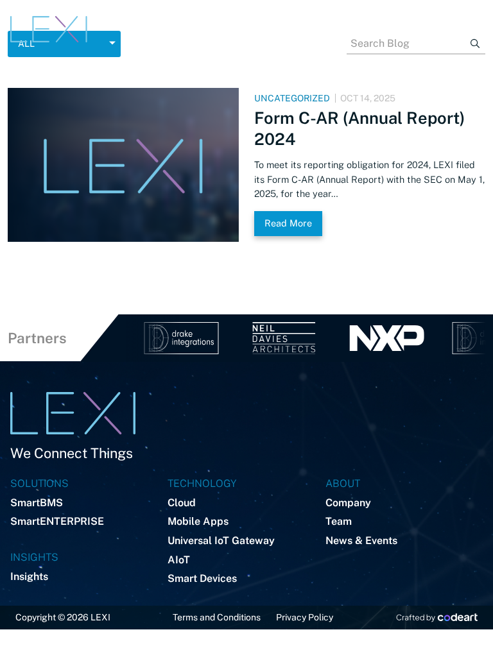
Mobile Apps (198, 521)
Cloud (182, 503)
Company (348, 503)
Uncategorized (292, 98)
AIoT (179, 560)
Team (338, 521)
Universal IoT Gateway (221, 540)
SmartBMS (36, 503)
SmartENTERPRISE (57, 521)
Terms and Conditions (217, 617)
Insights (29, 576)
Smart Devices (202, 578)
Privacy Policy (304, 617)
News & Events (361, 540)
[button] (285, 28)
